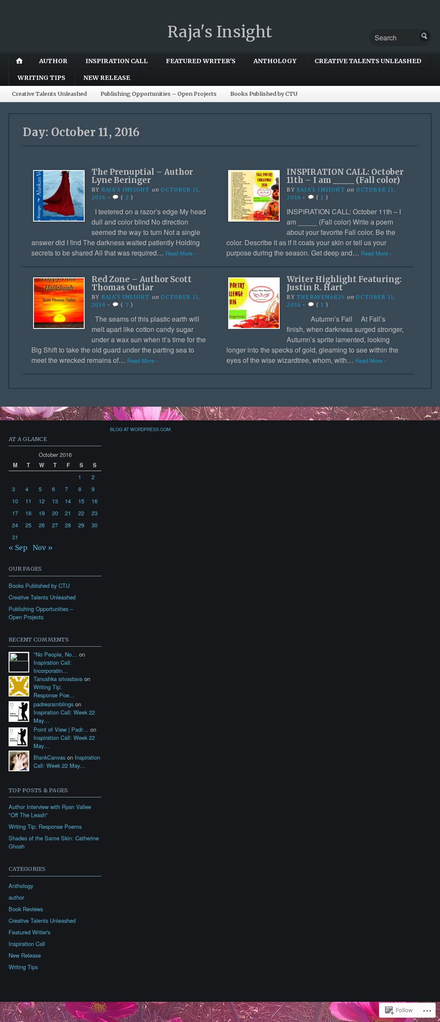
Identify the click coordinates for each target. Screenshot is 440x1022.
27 (55, 525)
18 (28, 513)
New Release (106, 78)
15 (81, 501)
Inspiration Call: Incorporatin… (53, 666)
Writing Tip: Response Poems (45, 826)
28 (68, 525)
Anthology (275, 61)
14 (68, 501)
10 (15, 501)
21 (68, 513)
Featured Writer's (200, 61)
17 (15, 513)
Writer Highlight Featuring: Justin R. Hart (344, 283)
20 (55, 513)
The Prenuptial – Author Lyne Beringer (142, 176)
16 (95, 501)
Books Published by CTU (263, 93)
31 (15, 537)
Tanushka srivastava (58, 679)
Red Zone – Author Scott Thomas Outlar (142, 283)
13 (55, 501)
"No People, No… (55, 654)
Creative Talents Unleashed (368, 61)
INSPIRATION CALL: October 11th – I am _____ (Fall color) (345, 176)
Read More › (180, 253)
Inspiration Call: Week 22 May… (67, 761)
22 (81, 513)
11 (28, 501)
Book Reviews (26, 909)
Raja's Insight (220, 32)
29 (81, 525)
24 (15, 525)
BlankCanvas (49, 757)
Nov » (43, 547)
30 (95, 525)
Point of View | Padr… (61, 729)
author (53, 61)
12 (42, 501)
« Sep (18, 547)
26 (42, 525)
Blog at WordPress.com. (141, 429)
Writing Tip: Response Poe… (54, 691)
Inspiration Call (117, 61)
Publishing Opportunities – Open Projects (159, 93)
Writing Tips (41, 78)
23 (95, 513)
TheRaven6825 (320, 297)
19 (42, 513)
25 (28, 525)
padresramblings (53, 704)
